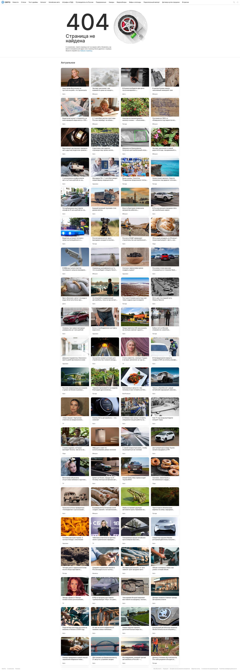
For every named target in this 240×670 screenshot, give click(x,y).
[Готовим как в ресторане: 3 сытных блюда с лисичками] (75, 531)
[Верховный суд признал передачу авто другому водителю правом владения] (75, 142)
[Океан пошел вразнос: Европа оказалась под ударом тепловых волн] (165, 172)
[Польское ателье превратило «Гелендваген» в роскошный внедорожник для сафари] (75, 501)
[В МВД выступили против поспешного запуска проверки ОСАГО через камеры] (75, 262)
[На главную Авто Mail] (7, 2)
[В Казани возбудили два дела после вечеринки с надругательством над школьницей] (135, 82)
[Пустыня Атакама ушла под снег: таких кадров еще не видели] (135, 292)
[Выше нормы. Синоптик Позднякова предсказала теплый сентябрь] (135, 172)
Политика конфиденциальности (228, 668)
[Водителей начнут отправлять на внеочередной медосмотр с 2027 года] (75, 112)
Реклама (17, 668)
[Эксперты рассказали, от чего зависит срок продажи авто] (135, 561)
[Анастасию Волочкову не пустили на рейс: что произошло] (75, 82)
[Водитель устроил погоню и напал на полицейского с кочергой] (75, 232)
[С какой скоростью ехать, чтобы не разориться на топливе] (135, 441)
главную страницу (86, 51)
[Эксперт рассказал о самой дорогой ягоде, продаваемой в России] (165, 142)
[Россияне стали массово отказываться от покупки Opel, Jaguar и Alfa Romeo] (165, 262)
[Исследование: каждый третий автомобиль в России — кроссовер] (135, 651)
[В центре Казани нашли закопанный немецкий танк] (165, 82)
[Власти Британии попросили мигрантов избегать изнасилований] (135, 202)
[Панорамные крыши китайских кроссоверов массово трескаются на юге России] (135, 531)
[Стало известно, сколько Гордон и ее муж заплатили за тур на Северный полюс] (135, 351)
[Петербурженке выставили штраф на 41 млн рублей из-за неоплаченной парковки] (75, 202)
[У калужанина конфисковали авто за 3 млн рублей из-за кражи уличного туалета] (75, 172)
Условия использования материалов (180, 668)
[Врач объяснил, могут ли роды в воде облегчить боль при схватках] (75, 292)
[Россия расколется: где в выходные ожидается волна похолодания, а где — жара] (105, 232)
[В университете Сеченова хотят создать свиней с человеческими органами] (105, 501)
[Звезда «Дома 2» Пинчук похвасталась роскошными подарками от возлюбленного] (75, 591)
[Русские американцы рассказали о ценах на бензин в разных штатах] (75, 381)
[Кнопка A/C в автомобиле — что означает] (105, 411)
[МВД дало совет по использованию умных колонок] (105, 441)
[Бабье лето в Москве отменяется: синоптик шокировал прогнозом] (165, 322)
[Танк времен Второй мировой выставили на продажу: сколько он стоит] (135, 591)
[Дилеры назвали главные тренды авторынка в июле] (165, 591)
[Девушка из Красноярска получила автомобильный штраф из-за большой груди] (135, 142)
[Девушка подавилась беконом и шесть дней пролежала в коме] (75, 351)
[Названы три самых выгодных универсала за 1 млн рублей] (75, 322)
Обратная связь (195, 668)
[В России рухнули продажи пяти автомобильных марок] (165, 202)
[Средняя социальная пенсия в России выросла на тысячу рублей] (105, 561)
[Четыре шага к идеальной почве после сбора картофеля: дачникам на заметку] (75, 561)
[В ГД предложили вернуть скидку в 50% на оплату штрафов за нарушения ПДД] (165, 351)
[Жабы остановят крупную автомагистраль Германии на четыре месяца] (135, 501)
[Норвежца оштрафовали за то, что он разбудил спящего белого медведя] (105, 262)
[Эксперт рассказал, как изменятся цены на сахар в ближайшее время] (105, 82)
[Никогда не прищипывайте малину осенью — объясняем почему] (135, 112)
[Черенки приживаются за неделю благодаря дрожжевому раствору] (105, 381)
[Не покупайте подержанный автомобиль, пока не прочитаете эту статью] (105, 292)
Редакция (165, 668)
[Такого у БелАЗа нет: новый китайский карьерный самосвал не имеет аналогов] (165, 381)
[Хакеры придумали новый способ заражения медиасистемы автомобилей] (75, 651)
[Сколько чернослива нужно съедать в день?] (135, 262)
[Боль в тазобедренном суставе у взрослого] (105, 322)
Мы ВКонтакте (157, 668)
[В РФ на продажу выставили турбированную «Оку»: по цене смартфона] (105, 591)
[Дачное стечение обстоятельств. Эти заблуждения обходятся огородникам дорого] (165, 651)
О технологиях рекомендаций (210, 668)
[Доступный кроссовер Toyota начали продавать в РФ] (165, 441)
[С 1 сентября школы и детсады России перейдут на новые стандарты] (105, 112)
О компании (10, 668)
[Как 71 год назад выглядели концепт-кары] (165, 411)
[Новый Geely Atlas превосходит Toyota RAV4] (135, 471)
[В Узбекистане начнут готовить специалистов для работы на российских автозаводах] (135, 411)
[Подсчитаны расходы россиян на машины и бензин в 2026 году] (75, 621)
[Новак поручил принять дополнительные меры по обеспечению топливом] (135, 621)
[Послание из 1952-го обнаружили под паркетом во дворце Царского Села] (165, 112)
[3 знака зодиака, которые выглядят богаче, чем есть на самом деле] (75, 441)
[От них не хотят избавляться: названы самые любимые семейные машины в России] (105, 621)
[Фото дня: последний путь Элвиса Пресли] (165, 292)
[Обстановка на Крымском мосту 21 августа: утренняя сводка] (105, 651)
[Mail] (3, 2)
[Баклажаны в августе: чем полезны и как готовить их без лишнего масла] (135, 381)
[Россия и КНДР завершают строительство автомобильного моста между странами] (135, 232)
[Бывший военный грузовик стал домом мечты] (105, 202)
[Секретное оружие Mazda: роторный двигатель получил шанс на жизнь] (165, 531)
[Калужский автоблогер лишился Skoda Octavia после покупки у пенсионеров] (165, 621)
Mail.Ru (4, 668)
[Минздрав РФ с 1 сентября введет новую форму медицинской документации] (105, 172)
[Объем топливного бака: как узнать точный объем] (165, 561)
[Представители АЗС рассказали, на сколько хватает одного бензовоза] (135, 322)
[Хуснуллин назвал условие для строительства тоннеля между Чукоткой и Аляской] (105, 351)
